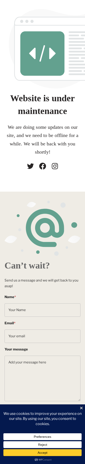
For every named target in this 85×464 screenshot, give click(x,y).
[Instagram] (55, 166)
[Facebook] (43, 166)
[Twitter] (30, 166)
